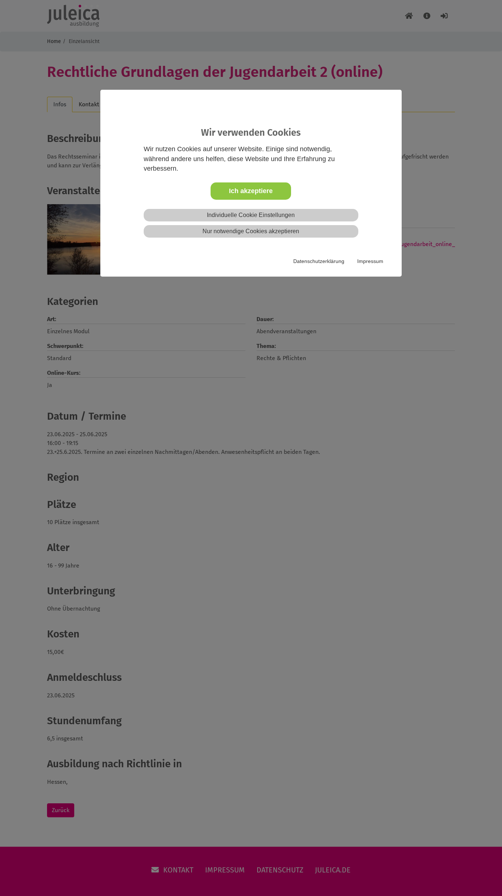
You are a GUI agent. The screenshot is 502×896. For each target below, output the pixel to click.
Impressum (370, 261)
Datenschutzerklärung (318, 261)
